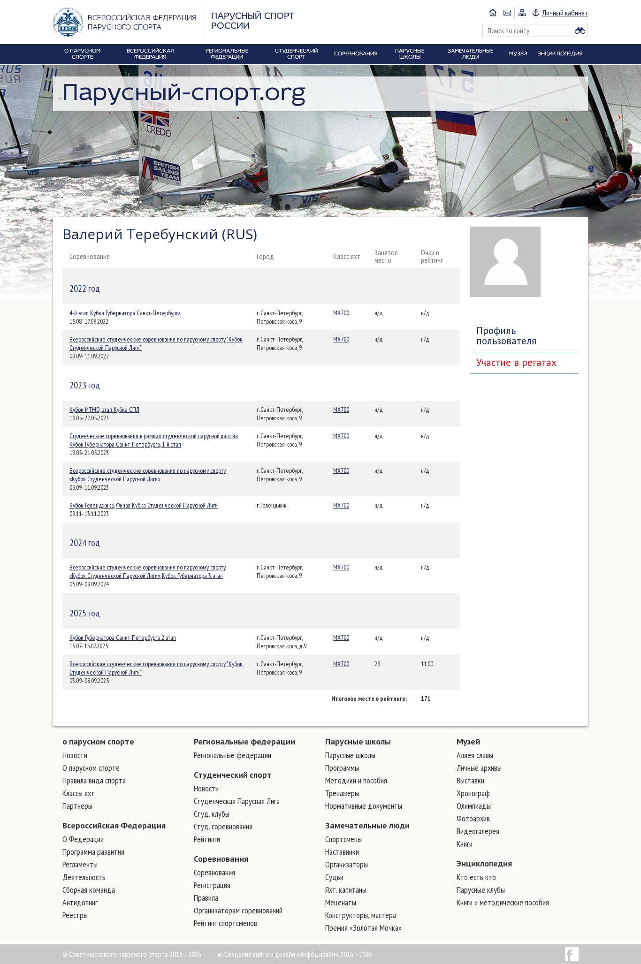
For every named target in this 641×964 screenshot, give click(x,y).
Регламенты (80, 864)
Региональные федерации (244, 741)
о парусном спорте (98, 741)
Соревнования (221, 859)
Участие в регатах (516, 362)
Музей (468, 741)
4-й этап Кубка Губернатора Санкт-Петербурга (125, 313)
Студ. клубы (211, 813)
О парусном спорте (91, 767)
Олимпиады (474, 805)
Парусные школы (358, 741)
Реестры (75, 915)
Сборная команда (88, 889)
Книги (465, 843)
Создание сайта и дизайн (259, 954)
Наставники (342, 851)
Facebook (572, 954)
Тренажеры (342, 793)
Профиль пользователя (506, 335)
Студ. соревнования (223, 826)
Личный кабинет (565, 12)
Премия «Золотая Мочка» (363, 927)
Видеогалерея (478, 831)
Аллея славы (475, 755)
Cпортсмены (343, 839)
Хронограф (473, 793)
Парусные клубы (481, 889)
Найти (580, 30)
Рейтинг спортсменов (225, 923)
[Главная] (493, 12)
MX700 (341, 313)
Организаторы (346, 864)
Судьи (334, 877)
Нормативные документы (363, 805)
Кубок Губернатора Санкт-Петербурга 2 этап (122, 637)
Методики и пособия (356, 780)
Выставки (470, 780)
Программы (342, 767)
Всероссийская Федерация (114, 825)
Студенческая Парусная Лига (237, 801)
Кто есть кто (476, 877)
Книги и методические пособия (503, 902)
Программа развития (93, 851)
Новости (74, 755)
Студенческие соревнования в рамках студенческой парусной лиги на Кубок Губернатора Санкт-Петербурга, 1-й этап (153, 440)
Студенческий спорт (233, 775)
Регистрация (212, 885)
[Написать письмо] (507, 12)
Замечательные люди (367, 825)
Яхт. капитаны (345, 889)
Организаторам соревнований (238, 910)
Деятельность (84, 877)
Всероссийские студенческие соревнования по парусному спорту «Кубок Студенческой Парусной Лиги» (147, 474)
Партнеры (77, 805)
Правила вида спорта (94, 780)
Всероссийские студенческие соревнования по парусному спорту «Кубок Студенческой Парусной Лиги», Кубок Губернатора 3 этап (147, 571)
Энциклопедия (484, 863)
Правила (206, 897)
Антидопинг (80, 902)
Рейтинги (207, 839)
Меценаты (340, 902)
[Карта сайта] (521, 12)
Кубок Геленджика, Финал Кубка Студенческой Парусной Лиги (143, 505)
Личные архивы (479, 767)
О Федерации (83, 839)
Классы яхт (78, 793)
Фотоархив (473, 818)
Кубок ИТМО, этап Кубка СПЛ (104, 409)
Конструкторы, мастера (360, 915)
